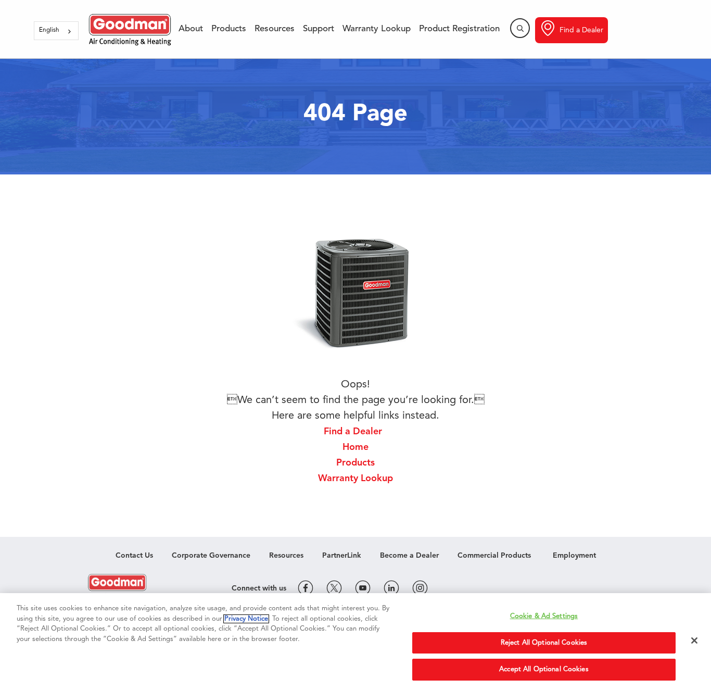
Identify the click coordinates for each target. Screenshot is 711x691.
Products (228, 28)
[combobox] (56, 30)
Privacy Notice (246, 618)
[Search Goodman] (520, 28)
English (49, 30)
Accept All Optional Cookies (544, 669)
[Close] (694, 640)
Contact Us (134, 555)
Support (318, 28)
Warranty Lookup (376, 28)
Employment (574, 555)
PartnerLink (341, 555)
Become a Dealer (409, 555)
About (191, 28)
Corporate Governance (211, 555)
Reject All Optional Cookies (544, 642)
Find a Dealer (581, 30)
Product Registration (459, 28)
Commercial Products (494, 555)
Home (355, 447)
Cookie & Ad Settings (544, 616)
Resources (275, 28)
